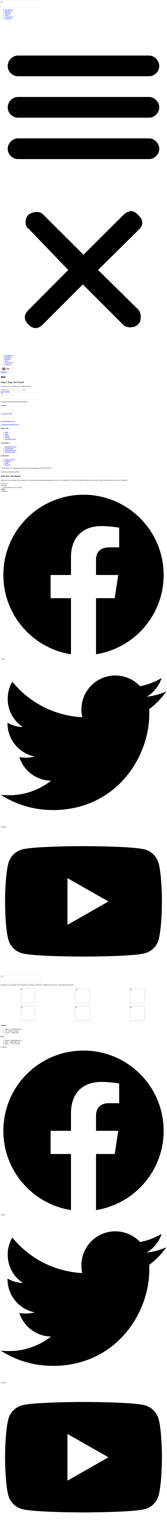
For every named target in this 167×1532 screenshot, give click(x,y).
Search (3, 390)
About (7, 15)
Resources (8, 13)
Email (3, 483)
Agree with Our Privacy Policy (12, 487)
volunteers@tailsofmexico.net (10, 424)
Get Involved (9, 17)
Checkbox (4, 485)
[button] (83, 187)
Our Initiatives (9, 10)
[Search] (24, 390)
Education (8, 11)
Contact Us (8, 18)
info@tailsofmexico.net (8, 421)
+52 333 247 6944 (6, 413)
